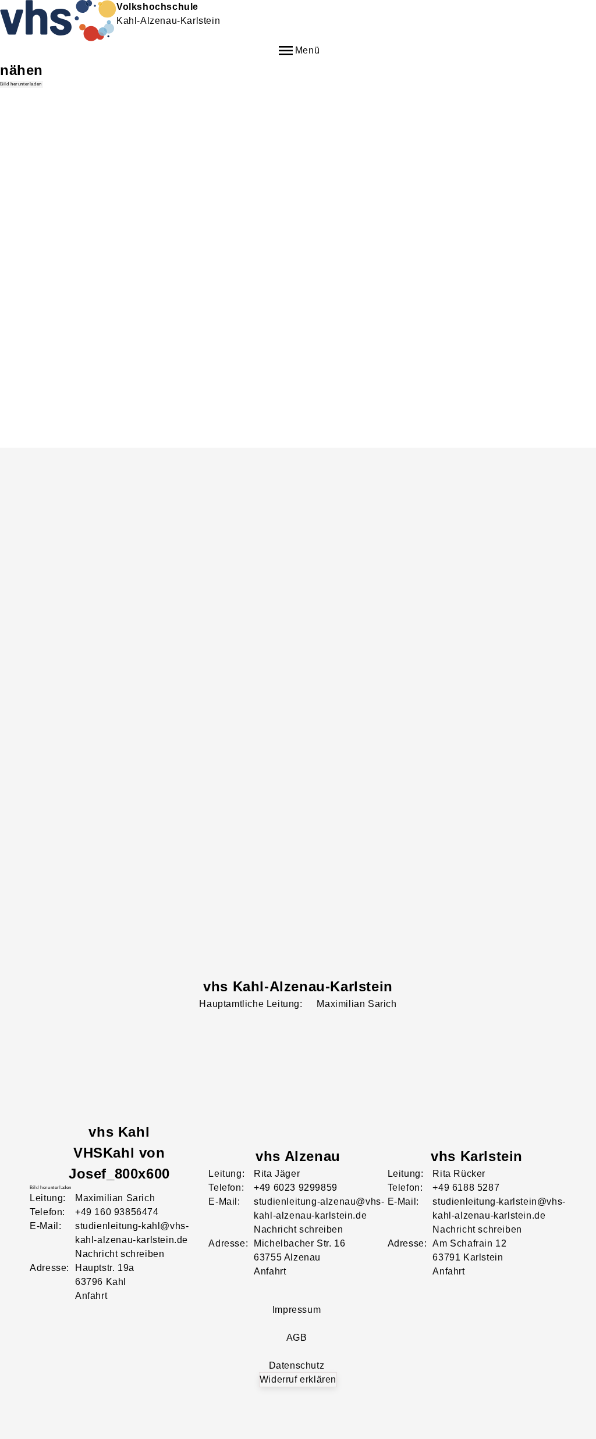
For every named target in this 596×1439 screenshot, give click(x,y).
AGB (296, 1337)
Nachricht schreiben (119, 1254)
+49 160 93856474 (117, 1212)
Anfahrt (91, 1296)
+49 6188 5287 (465, 1187)
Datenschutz (297, 1365)
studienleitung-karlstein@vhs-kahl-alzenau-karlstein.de (498, 1208)
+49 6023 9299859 (296, 1187)
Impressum (296, 1310)
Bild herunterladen (21, 84)
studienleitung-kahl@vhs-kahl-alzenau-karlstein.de (132, 1233)
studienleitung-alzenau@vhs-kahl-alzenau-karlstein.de (319, 1208)
